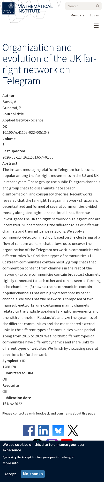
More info (11, 463)
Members (77, 15)
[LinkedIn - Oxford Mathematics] (45, 430)
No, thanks (33, 474)
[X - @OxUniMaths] (74, 430)
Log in (94, 15)
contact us (20, 413)
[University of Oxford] (8, 5)
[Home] (35, 5)
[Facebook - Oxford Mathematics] (30, 430)
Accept (10, 473)
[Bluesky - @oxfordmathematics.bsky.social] (59, 430)
